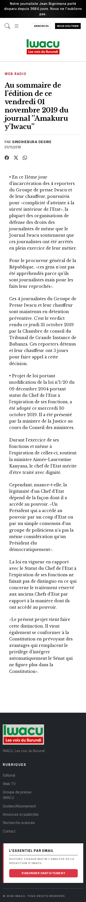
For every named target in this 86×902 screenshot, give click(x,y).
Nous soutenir (68, 26)
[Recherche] (7, 24)
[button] (16, 24)
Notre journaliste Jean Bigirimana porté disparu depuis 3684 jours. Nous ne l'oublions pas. (43, 9)
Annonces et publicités (21, 814)
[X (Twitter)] (16, 158)
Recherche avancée (19, 823)
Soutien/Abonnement (19, 806)
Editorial (9, 775)
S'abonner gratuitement (44, 873)
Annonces (41, 26)
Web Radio (16, 74)
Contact (9, 831)
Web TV (9, 784)
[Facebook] (7, 158)
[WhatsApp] (25, 158)
